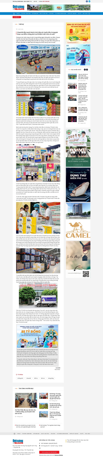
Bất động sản (35, 13)
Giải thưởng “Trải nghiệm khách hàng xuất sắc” (50, 426)
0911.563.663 (44, 443)
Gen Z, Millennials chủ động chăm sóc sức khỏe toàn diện (83, 109)
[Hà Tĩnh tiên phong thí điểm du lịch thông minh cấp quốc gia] (43, 406)
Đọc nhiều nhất (76, 69)
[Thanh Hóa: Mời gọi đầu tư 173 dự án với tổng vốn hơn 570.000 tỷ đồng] (43, 414)
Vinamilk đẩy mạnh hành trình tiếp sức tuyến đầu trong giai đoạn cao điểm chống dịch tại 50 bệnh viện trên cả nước (37, 33)
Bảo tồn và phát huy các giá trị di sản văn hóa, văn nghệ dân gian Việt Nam (26, 426)
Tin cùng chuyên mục (26, 388)
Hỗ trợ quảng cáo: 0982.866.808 (49, 452)
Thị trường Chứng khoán (60, 13)
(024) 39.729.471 (53, 443)
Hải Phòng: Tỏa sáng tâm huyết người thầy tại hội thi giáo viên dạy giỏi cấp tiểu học (55, 396)
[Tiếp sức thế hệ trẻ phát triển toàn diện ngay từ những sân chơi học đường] (72, 76)
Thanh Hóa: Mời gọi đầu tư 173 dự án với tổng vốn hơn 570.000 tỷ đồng (55, 414)
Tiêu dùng (51, 13)
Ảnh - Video (85, 13)
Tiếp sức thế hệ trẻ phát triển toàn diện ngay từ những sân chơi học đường (83, 76)
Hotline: (44, 1)
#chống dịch (20, 378)
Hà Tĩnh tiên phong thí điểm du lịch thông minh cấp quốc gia (55, 405)
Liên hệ (35, 1)
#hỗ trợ (36, 378)
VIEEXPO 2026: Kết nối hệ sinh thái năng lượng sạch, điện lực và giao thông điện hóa (82, 86)
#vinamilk (29, 378)
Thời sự (17, 13)
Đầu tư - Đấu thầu (44, 13)
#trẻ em (43, 378)
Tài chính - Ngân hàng (25, 13)
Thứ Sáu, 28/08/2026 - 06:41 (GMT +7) (22, 1)
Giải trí (79, 13)
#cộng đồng (51, 378)
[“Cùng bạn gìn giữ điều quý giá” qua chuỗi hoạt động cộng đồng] (72, 119)
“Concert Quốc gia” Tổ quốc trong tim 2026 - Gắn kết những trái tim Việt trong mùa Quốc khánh (83, 99)
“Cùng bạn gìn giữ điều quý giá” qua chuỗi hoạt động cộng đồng (82, 119)
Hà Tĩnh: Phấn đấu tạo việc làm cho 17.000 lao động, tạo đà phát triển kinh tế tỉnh (25, 411)
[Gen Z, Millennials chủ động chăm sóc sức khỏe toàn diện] (72, 110)
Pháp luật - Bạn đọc (72, 13)
